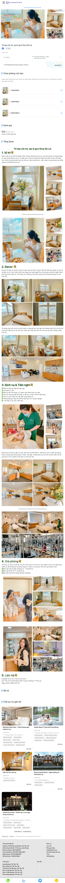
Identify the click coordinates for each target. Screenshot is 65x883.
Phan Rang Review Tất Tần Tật (12, 874)
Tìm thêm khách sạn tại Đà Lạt (32, 7)
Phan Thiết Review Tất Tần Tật (12, 872)
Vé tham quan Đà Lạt (53, 852)
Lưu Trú (49, 846)
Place (12, 836)
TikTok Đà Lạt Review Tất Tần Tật (13, 868)
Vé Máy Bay (50, 856)
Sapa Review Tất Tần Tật (10, 864)
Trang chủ (5, 836)
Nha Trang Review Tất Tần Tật (12, 870)
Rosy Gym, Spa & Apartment (17, 679)
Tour (48, 854)
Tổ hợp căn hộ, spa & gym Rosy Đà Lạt (28, 836)
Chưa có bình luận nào (9, 134)
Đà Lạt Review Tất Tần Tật (11, 866)
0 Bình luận (5, 52)
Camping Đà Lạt (51, 850)
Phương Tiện (50, 848)
